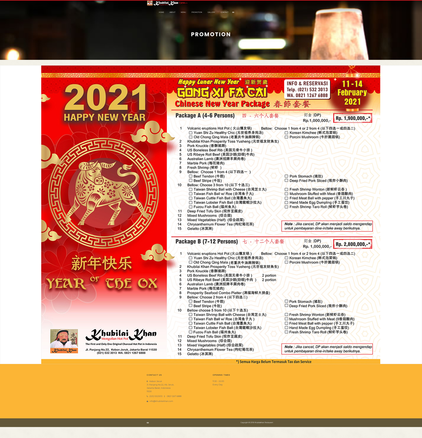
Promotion (196, 12)
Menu (183, 12)
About (172, 12)
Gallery (211, 12)
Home (161, 12)
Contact (224, 12)
